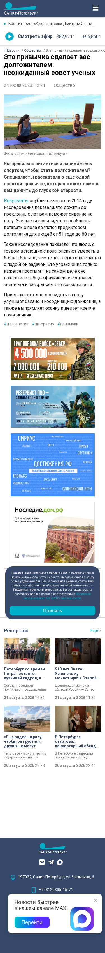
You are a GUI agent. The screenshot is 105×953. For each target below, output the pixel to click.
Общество (64, 85)
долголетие (16, 324)
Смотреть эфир (35, 36)
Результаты (16, 200)
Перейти (32, 922)
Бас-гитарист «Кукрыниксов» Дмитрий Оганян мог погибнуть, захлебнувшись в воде (54, 23)
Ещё (94, 630)
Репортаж (16, 630)
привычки (67, 324)
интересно (43, 324)
